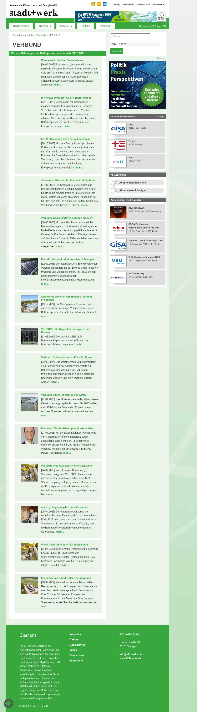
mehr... (57, 84)
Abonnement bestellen (132, 182)
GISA (131, 124)
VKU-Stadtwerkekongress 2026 (144, 257)
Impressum (76, 660)
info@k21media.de (130, 654)
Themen (43, 26)
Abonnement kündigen (132, 190)
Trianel (132, 141)
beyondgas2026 (137, 208)
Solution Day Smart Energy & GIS (145, 240)
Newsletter (105, 25)
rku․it (131, 157)
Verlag (73, 650)
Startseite (41, 35)
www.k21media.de (130, 658)
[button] (8, 703)
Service (64, 26)
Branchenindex (21, 25)
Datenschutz (76, 655)
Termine (85, 25)
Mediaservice (77, 644)
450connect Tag (136, 273)
